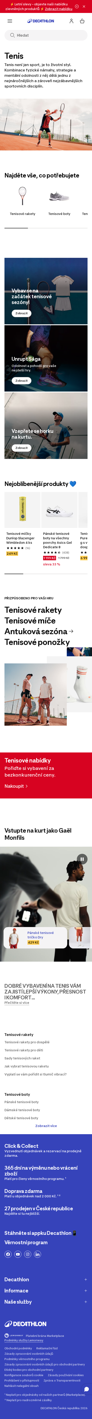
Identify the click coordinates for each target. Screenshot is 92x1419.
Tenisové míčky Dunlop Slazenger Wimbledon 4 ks (20, 538)
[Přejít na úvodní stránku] (40, 21)
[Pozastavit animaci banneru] (76, 6)
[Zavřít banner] (84, 6)
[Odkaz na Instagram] (27, 1254)
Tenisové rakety (22, 214)
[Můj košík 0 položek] (82, 21)
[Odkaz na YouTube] (17, 1254)
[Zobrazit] (46, 291)
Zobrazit (21, 313)
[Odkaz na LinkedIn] (37, 1254)
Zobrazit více (46, 1126)
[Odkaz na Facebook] (8, 1254)
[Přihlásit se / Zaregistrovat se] (71, 21)
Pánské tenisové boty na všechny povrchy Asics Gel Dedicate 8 (58, 540)
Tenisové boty (59, 214)
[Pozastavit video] (82, 859)
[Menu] (9, 21)
